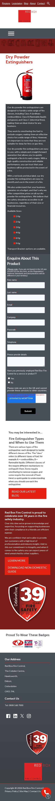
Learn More (17, 560)
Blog (26, 3)
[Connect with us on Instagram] (29, 716)
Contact (41, 3)
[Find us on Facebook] (8, 716)
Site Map (24, 791)
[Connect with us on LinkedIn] (15, 716)
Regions (6, 3)
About (33, 3)
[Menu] (11, 33)
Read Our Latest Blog (24, 493)
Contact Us (35, 791)
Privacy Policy (11, 791)
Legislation (17, 3)
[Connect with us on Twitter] (22, 716)
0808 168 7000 (16, 705)
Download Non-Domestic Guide (27, 569)
